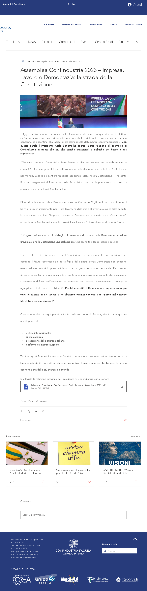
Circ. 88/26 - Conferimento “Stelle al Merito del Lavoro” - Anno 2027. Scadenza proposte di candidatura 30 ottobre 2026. (27, 471)
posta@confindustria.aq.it (28, 551)
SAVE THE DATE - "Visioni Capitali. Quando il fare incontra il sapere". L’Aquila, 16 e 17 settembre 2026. (119, 471)
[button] (137, 42)
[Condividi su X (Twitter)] (28, 411)
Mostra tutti (135, 436)
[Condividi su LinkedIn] (35, 411)
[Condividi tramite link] (42, 411)
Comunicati (67, 41)
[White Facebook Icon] (68, 4)
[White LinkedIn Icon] (73, 4)
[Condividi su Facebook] (21, 411)
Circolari (47, 41)
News (32, 41)
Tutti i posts (14, 41)
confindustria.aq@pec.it (27, 554)
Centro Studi (104, 41)
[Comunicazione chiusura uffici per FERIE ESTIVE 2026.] (73, 453)
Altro (122, 41)
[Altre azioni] (125, 61)
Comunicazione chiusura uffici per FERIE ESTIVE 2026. (73, 471)
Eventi (85, 41)
